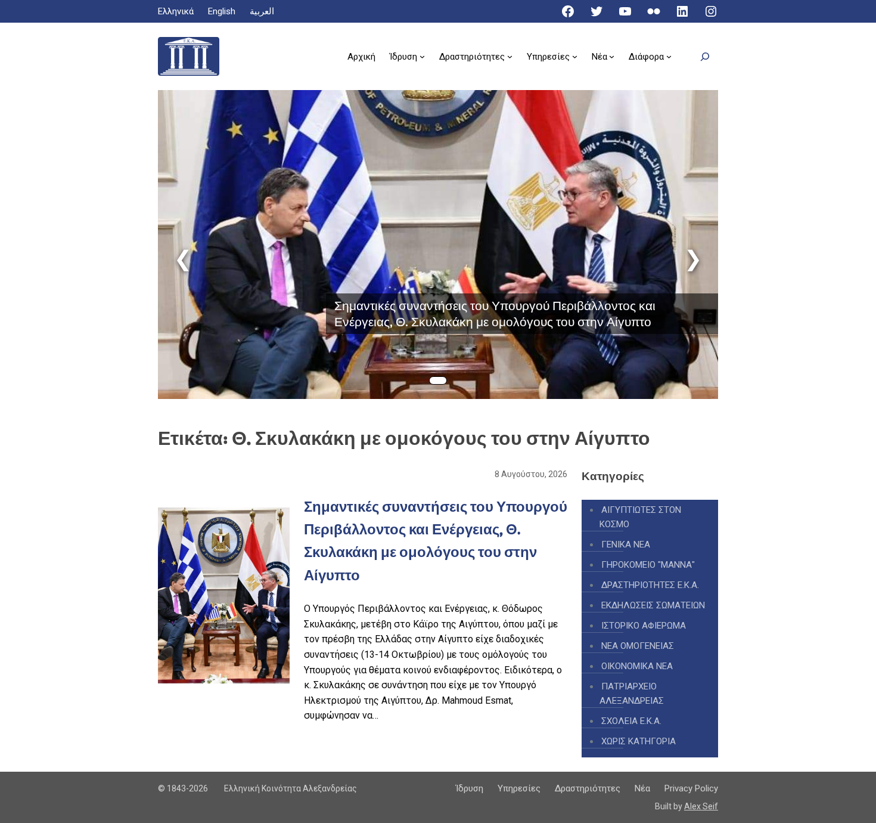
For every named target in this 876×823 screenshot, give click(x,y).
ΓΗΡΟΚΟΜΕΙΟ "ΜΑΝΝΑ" (648, 564)
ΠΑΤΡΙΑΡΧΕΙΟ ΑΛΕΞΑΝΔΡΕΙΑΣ (631, 693)
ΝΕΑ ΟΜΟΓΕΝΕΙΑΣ (637, 646)
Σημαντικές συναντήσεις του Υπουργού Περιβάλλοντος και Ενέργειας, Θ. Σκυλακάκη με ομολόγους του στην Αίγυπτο (495, 313)
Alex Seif (701, 806)
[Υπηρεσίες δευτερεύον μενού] (574, 56)
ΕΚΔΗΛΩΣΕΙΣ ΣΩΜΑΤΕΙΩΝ (653, 605)
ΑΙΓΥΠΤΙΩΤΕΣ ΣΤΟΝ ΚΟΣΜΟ (640, 517)
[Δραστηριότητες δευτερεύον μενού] (509, 56)
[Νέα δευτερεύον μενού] (611, 56)
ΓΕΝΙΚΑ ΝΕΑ (625, 544)
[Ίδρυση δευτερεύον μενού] (422, 56)
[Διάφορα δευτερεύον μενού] (669, 56)
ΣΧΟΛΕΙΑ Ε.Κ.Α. (631, 721)
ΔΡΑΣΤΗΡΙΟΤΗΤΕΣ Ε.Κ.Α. (650, 585)
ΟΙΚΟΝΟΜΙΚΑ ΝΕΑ (637, 666)
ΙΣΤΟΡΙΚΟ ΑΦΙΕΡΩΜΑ (643, 625)
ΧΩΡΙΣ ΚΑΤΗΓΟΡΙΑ (638, 741)
